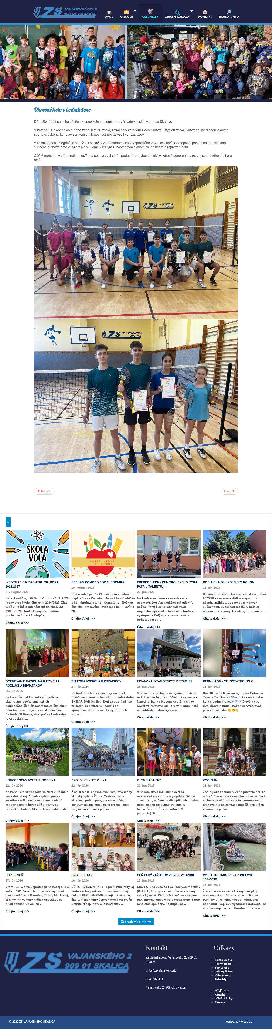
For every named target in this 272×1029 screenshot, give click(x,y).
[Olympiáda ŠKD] (169, 752)
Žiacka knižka (223, 960)
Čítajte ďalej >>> (17, 622)
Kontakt (220, 994)
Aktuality (221, 979)
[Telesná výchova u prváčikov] (103, 652)
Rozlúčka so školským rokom (229, 582)
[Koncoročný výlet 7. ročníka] (37, 752)
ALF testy (222, 990)
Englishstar (81, 875)
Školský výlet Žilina (89, 780)
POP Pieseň (14, 875)
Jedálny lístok (223, 971)
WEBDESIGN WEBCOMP (239, 1021)
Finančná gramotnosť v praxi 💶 (164, 681)
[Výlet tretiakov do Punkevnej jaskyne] (234, 846)
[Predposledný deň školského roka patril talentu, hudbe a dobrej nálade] (169, 553)
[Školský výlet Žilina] (103, 752)
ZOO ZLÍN (210, 780)
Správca (220, 1002)
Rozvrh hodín (223, 964)
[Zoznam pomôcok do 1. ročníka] (103, 553)
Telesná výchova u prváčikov (96, 681)
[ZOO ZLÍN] (234, 752)
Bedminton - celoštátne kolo (228, 681)
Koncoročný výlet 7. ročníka (31, 780)
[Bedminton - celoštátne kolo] (234, 652)
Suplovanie (222, 967)
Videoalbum (222, 975)
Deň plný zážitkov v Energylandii (165, 875)
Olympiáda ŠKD (149, 780)
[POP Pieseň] (37, 846)
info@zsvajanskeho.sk (161, 970)
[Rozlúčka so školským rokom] (234, 553)
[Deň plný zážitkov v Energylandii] (169, 846)
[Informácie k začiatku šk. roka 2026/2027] (37, 553)
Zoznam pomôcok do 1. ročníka (97, 582)
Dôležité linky (223, 998)
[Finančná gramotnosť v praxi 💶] (169, 652)
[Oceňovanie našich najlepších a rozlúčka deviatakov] (37, 652)
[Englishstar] (103, 846)
